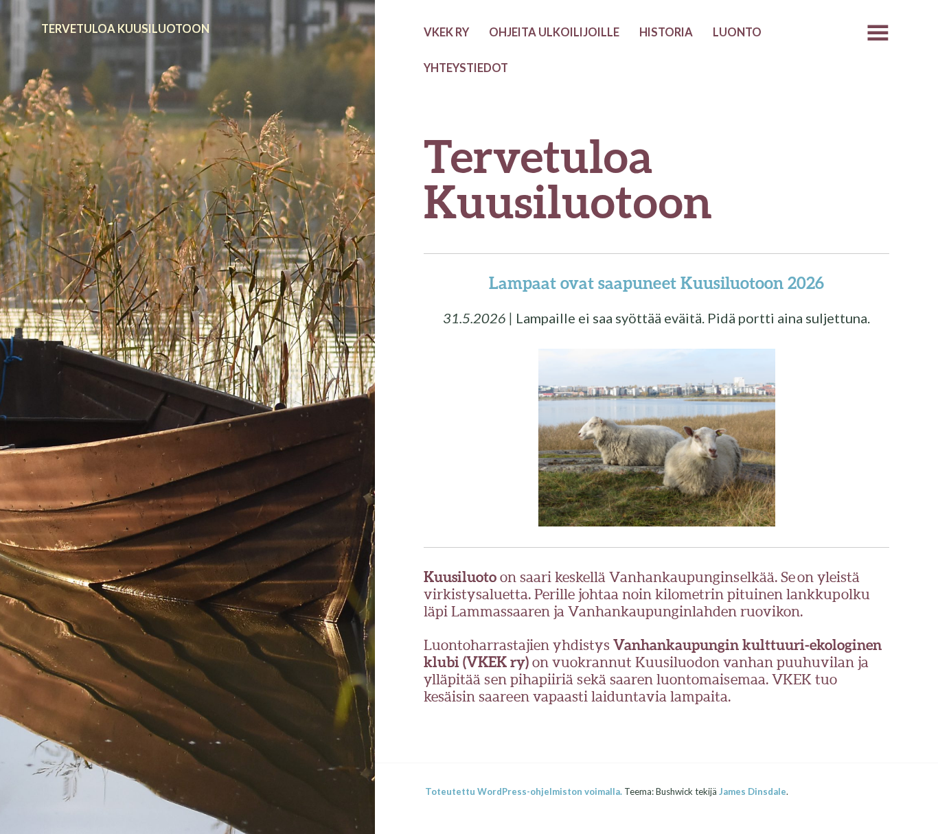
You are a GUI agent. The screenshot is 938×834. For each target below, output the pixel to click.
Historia (666, 32)
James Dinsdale (752, 791)
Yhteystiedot (466, 68)
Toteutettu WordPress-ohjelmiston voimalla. (523, 791)
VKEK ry (446, 32)
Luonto (737, 32)
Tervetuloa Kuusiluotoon (125, 29)
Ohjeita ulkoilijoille (554, 32)
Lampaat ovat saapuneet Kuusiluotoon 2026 (656, 282)
